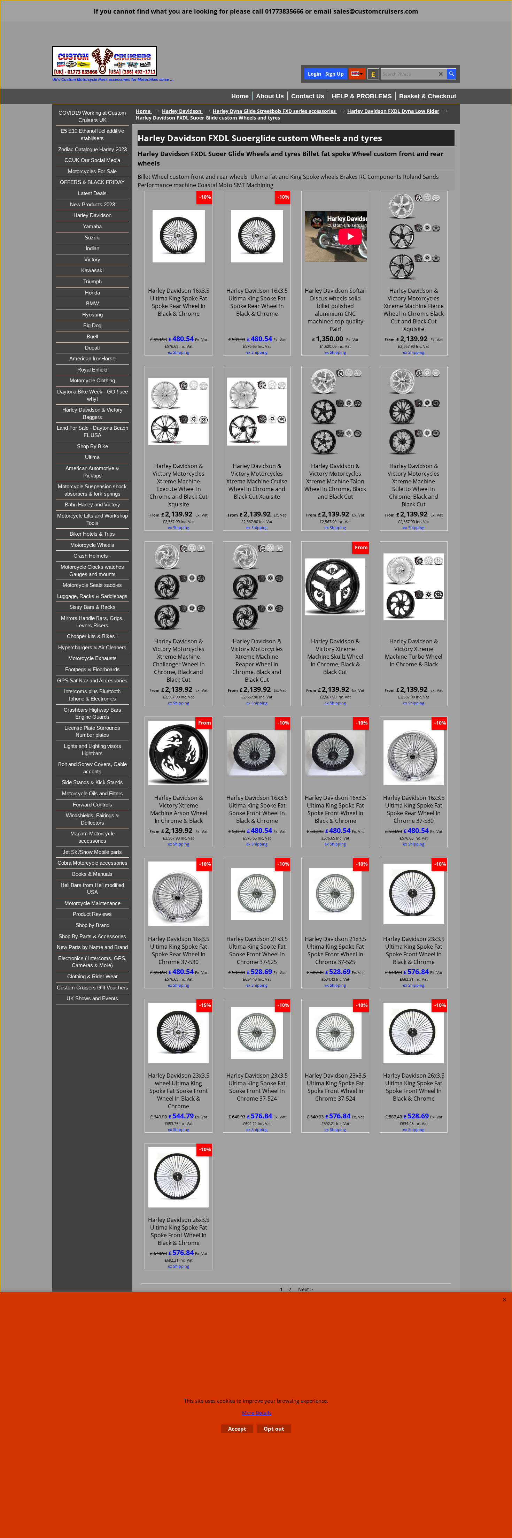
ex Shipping (178, 352)
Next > (305, 1289)
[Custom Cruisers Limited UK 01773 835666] (104, 61)
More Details (257, 1412)
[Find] (451, 74)
